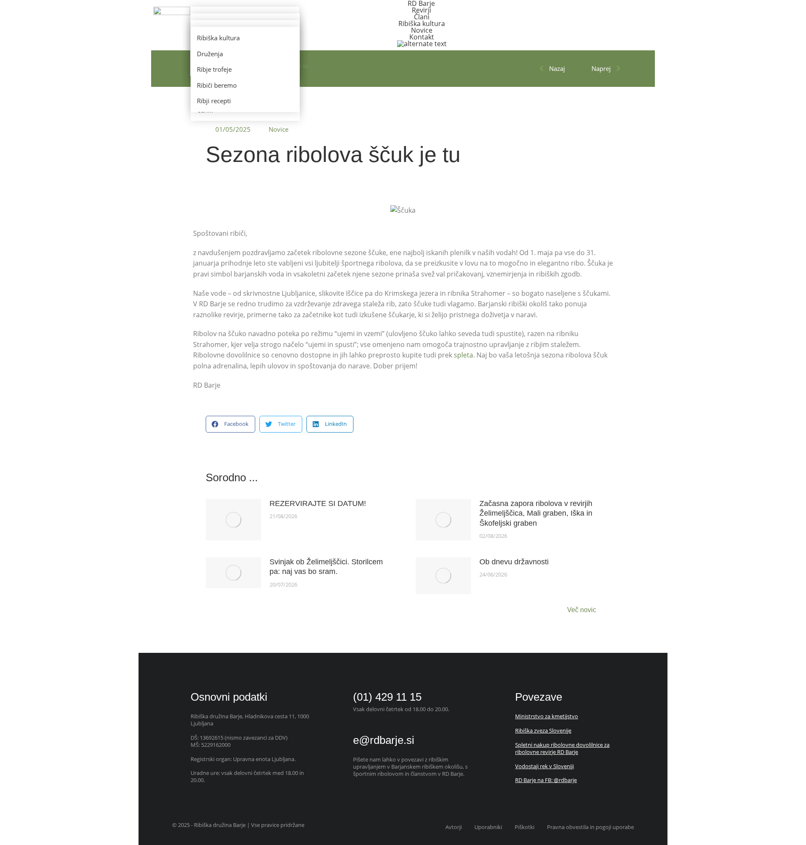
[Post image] (233, 519)
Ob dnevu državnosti (514, 562)
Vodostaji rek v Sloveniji (544, 766)
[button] (230, 424)
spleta (463, 355)
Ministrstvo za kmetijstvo (546, 716)
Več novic (581, 610)
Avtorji (453, 827)
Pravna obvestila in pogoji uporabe (590, 827)
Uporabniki (488, 827)
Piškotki (524, 827)
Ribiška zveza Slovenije (543, 730)
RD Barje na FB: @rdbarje (546, 780)
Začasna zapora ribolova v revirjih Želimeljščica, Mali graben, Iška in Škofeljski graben (535, 513)
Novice (278, 129)
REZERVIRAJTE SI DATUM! (318, 503)
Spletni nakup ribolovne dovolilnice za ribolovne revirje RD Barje (562, 748)
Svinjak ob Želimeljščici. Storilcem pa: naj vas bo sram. (326, 567)
